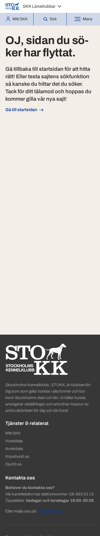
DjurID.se (13, 464)
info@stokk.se (50, 511)
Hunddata (14, 441)
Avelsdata (14, 449)
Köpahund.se (17, 456)
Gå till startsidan (21, 109)
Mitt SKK (13, 433)
